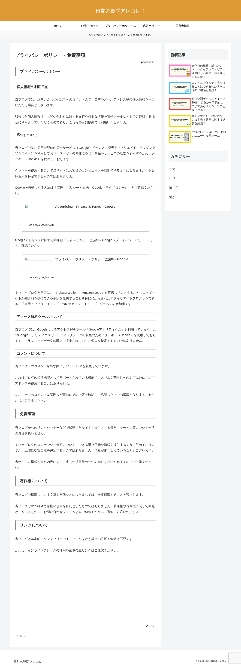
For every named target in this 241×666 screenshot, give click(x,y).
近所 (172, 197)
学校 (172, 169)
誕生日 (174, 188)
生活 (172, 179)
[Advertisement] (85, 583)
